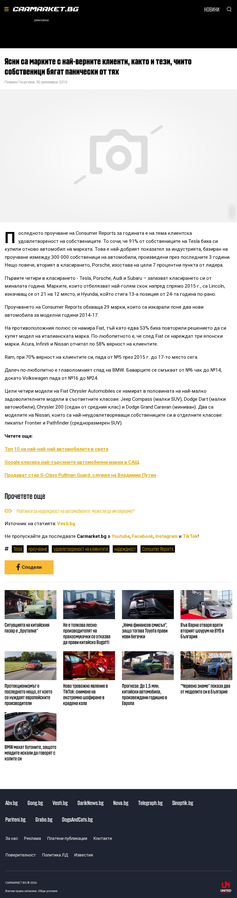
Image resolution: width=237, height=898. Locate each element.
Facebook (142, 536)
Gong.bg (35, 802)
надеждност (125, 548)
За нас (11, 838)
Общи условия (47, 891)
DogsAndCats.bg (77, 819)
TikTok (190, 536)
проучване (37, 548)
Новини (211, 9)
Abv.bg (11, 802)
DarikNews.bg (90, 802)
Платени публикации (67, 838)
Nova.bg (120, 802)
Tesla (17, 548)
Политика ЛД (55, 855)
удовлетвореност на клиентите (80, 548)
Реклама (32, 838)
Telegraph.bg (150, 802)
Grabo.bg (43, 819)
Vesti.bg (66, 523)
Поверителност (20, 855)
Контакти (102, 838)
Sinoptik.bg (182, 802)
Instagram (166, 536)
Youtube (121, 536)
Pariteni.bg (15, 819)
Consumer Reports (158, 548)
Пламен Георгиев (19, 82)
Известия (83, 855)
